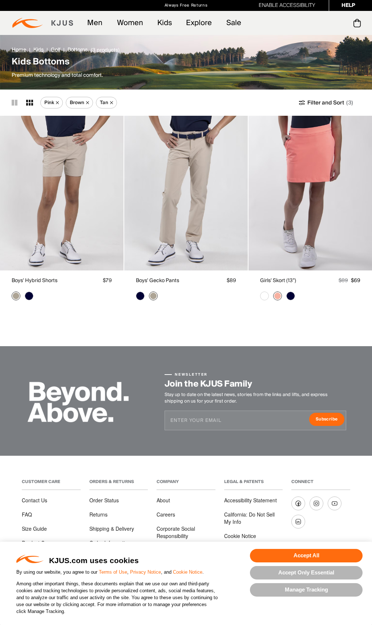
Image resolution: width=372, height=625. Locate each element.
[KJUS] (42, 23)
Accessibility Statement (250, 500)
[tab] (358, 23)
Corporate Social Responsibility (176, 532)
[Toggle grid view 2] (14, 103)
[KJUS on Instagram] (316, 503)
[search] (328, 23)
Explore (199, 23)
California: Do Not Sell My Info (249, 518)
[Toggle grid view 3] (29, 103)
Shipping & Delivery (111, 528)
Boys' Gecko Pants (157, 280)
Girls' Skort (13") (278, 280)
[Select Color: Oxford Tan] (16, 296)
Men (94, 23)
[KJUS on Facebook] (298, 503)
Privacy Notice (145, 572)
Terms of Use (113, 572)
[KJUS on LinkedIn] (298, 522)
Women (130, 23)
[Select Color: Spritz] (277, 296)
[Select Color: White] (264, 296)
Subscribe (330, 419)
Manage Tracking (306, 589)
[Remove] (57, 102)
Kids (164, 23)
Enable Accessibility (287, 5)
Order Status (104, 500)
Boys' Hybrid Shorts (34, 280)
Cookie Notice (187, 572)
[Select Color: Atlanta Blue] (29, 296)
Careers (166, 514)
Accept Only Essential (306, 572)
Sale (233, 23)
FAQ (27, 514)
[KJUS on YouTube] (334, 503)
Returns (98, 514)
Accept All (306, 555)
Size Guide (34, 528)
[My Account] (342, 23)
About (163, 500)
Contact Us (34, 500)
